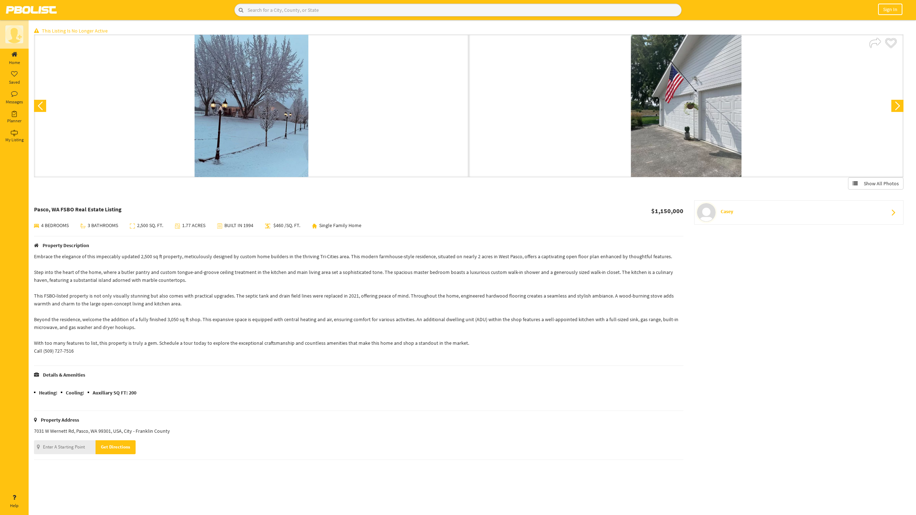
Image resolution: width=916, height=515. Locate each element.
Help (14, 505)
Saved (14, 82)
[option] (251, 105)
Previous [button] (40, 106)
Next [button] (897, 106)
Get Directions (115, 447)
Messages (14, 101)
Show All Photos (880, 183)
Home (14, 62)
